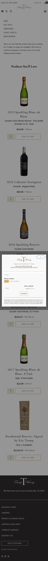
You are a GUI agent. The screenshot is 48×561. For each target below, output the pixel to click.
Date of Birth (28, 286)
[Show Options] (18, 288)
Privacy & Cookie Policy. (37, 303)
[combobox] (6, 281)
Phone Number (9, 278)
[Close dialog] (40, 257)
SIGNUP (24, 294)
